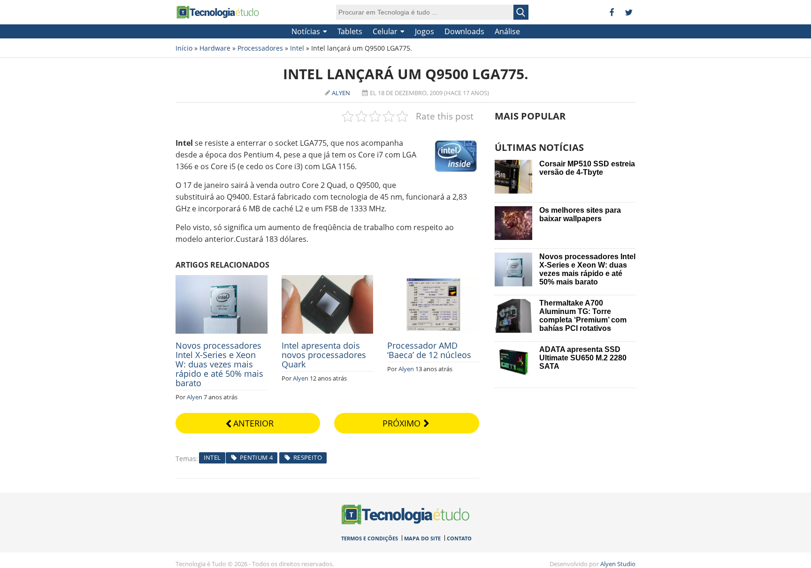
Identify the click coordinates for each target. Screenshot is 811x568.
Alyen (341, 93)
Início (184, 48)
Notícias (305, 31)
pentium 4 (256, 457)
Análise (507, 31)
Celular (385, 31)
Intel (297, 48)
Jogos (424, 31)
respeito (307, 457)
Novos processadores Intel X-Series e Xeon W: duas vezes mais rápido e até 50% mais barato (219, 364)
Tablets (349, 31)
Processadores (260, 48)
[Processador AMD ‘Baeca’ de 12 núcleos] (433, 280)
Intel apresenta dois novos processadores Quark (324, 355)
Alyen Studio (617, 564)
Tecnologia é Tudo (218, 12)
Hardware (214, 48)
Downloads (464, 31)
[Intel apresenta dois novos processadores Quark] (328, 280)
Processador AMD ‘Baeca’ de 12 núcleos (429, 350)
